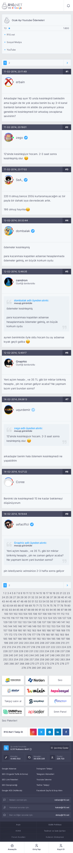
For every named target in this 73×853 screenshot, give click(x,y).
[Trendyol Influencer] (36, 690)
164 (39, 630)
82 (6, 609)
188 (20, 638)
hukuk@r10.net (62, 807)
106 (35, 613)
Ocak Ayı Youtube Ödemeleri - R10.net (12, 5)
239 (5, 655)
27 (14, 597)
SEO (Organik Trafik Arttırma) (15, 774)
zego (19, 137)
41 (66, 597)
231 (31, 651)
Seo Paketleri (9, 720)
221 (48, 647)
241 (16, 655)
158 (10, 630)
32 (32, 597)
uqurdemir (23, 410)
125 (55, 617)
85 (17, 609)
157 (5, 630)
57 (55, 601)
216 (24, 647)
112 (63, 613)
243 (26, 655)
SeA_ (19, 180)
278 (24, 667)
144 (10, 626)
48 (21, 601)
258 (36, 659)
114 (4, 617)
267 (17, 663)
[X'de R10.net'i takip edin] (41, 732)
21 (61, 593)
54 (43, 601)
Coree (20, 481)
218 (33, 647)
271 (37, 663)
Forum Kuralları (18, 837)
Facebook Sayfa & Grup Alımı (49, 790)
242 (21, 655)
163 (34, 630)
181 (52, 634)
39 (58, 597)
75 (51, 605)
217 (28, 647)
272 (42, 663)
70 (34, 605)
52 (36, 601)
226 (5, 651)
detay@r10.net (62, 815)
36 (47, 597)
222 (53, 647)
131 (15, 622)
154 (58, 626)
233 (41, 651)
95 (54, 609)
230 (26, 651)
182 (57, 634)
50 (29, 601)
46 (14, 601)
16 (44, 593)
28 (18, 597)
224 (63, 647)
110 (54, 613)
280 (34, 667)
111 (58, 613)
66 (19, 605)
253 (10, 659)
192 (39, 638)
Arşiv (18, 824)
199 (6, 642)
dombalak (23, 231)
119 (26, 617)
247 (47, 655)
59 (62, 601)
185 (5, 638)
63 (8, 605)
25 (7, 597)
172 (11, 634)
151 (44, 626)
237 (62, 651)
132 (20, 622)
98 (65, 609)
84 (14, 609)
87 (25, 609)
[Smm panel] (13, 711)
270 (32, 663)
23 (68, 593)
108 (44, 613)
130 (10, 622)
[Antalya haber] (13, 680)
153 (53, 626)
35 (43, 597)
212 (4, 647)
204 (31, 642)
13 (34, 593)
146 (20, 626)
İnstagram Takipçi (44, 768)
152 (48, 626)
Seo (60, 679)
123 (45, 617)
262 (57, 659)
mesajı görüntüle (23, 303)
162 (29, 630)
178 (38, 634)
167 (53, 630)
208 (52, 642)
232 (36, 651)
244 (31, 655)
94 (51, 609)
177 (34, 634)
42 (69, 597)
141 (63, 622)
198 (68, 638)
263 (62, 659)
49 (25, 601)
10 (24, 593)
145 (15, 626)
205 (37, 642)
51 (33, 601)
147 (25, 626)
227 (10, 651)
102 (15, 613)
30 (25, 597)
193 (44, 638)
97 (62, 609)
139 (53, 622)
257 (31, 659)
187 (15, 638)
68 (26, 605)
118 (21, 617)
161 (24, 630)
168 (58, 630)
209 (57, 642)
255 (21, 659)
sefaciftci (22, 524)
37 (51, 597)
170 (68, 630)
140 (58, 622)
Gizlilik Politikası (54, 824)
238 (67, 651)
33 (36, 597)
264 (68, 659)
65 (15, 605)
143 (5, 626)
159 (15, 630)
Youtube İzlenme (43, 779)
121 (35, 617)
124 (50, 617)
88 (29, 609)
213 (9, 647)
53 (40, 601)
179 (43, 634)
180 (48, 634)
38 (55, 597)
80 (68, 605)
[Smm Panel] (60, 690)
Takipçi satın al (12, 701)
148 (29, 626)
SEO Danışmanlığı (9, 785)
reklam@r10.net (61, 800)
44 (7, 601)
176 (29, 634)
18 (50, 593)
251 (68, 655)
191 (34, 638)
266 (11, 663)
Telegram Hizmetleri (45, 774)
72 (40, 605)
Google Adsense (9, 768)
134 (29, 622)
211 (67, 642)
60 (66, 601)
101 (11, 613)
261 (52, 659)
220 (43, 647)
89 (32, 609)
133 (24, 622)
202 (21, 642)
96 (58, 609)
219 (38, 647)
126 (59, 617)
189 (24, 638)
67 (23, 605)
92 (43, 609)
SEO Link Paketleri (10, 779)
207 (47, 642)
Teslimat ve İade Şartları (55, 831)
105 (30, 613)
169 (63, 630)
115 (8, 617)
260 (47, 659)
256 (26, 659)
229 (21, 651)
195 (53, 638)
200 (11, 642)
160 (20, 630)
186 (10, 638)
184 (67, 634)
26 (10, 597)
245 (36, 655)
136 (39, 622)
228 (15, 651)
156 (68, 626)
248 (52, 655)
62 (4, 605)
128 (69, 617)
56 (51, 601)
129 (5, 622)
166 (49, 630)
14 (37, 593)
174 (20, 634)
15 (40, 593)
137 (44, 622)
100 (6, 613)
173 (15, 634)
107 (40, 613)
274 (52, 663)
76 (54, 605)
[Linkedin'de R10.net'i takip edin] (57, 732)
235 (52, 651)
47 (18, 601)
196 (58, 638)
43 (3, 601)
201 (16, 642)
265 (6, 663)
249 (57, 655)
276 (62, 663)
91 (40, 609)
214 (14, 647)
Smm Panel (60, 711)
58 (58, 601)
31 (29, 597)
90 (36, 609)
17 (47, 593)
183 (62, 634)
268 (22, 663)
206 (42, 642)
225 (69, 647)
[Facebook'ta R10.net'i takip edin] (66, 732)
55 (47, 601)
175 (24, 634)
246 (42, 655)
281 (39, 667)
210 (63, 642)
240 (11, 655)
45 (10, 601)
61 (70, 601)
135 (34, 622)
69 (30, 605)
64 (11, 605)
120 (31, 617)
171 (6, 634)
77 (58, 605)
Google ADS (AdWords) (12, 790)
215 (19, 647)
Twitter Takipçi (42, 785)
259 (42, 659)
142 (68, 622)
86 (21, 609)
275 (57, 663)
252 (5, 659)
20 (57, 593)
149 (34, 626)
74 (47, 605)
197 (63, 638)
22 (64, 593)
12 (30, 593)
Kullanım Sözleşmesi (55, 837)
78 (61, 605)
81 (3, 609)
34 (40, 597)
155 (63, 626)
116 (13, 617)
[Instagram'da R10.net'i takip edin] (33, 732)
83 (10, 609)
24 (3, 597)
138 (49, 622)
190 (29, 638)
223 (58, 647)
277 (67, 663)
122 (40, 617)
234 (47, 651)
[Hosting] (36, 680)
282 (44, 667)
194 (48, 638)
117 (17, 617)
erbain (20, 81)
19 (54, 593)
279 (29, 667)
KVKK (18, 831)
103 (20, 613)
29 (21, 597)
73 (44, 605)
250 (62, 655)
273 (47, 663)
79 (65, 605)
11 (27, 593)
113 (67, 613)
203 (26, 642)
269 (27, 663)
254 (16, 659)
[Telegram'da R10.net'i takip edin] (49, 732)
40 (62, 597)
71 (37, 605)
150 (39, 626)
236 (57, 651)
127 (64, 617)
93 (47, 609)
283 (49, 667)
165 (44, 630)
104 (25, 613)
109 (49, 613)
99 (69, 609)
